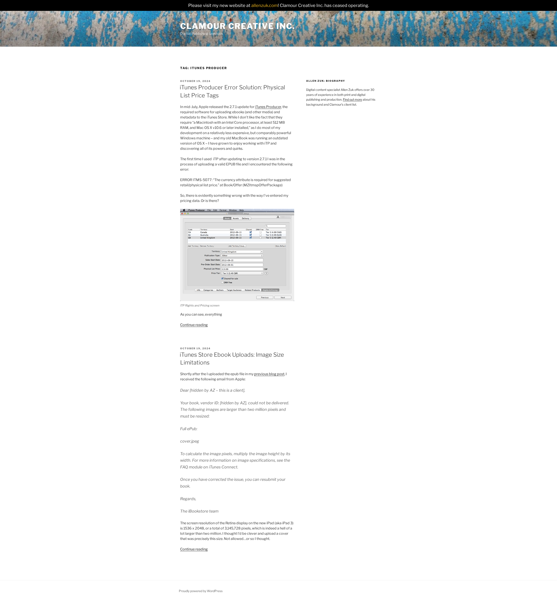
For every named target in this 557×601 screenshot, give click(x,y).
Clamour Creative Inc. (237, 26)
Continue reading (194, 325)
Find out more (352, 99)
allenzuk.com (264, 5)
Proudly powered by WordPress (201, 591)
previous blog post (269, 374)
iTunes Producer (268, 107)
